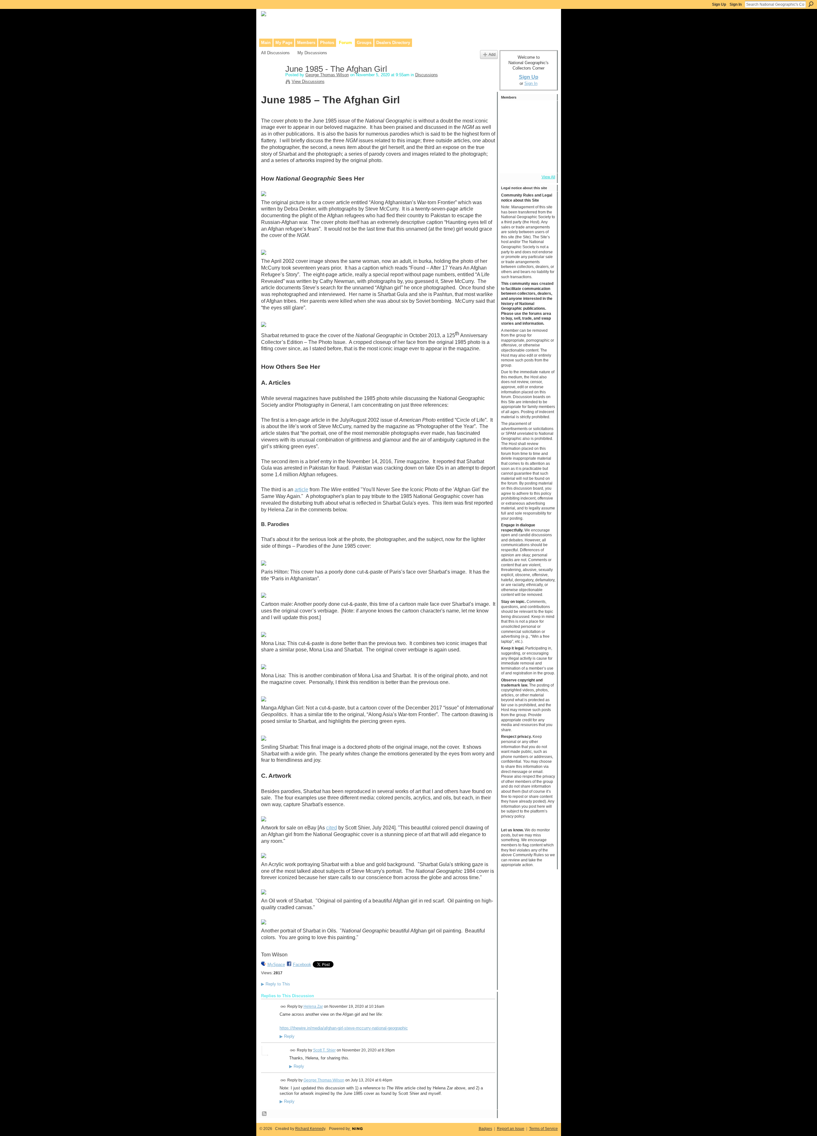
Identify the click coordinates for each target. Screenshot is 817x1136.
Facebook (302, 964)
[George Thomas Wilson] (271, 83)
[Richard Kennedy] (509, 128)
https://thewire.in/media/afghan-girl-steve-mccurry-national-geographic (344, 1028)
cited (331, 827)
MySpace (276, 964)
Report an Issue (510, 1128)
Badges (485, 1128)
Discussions (426, 74)
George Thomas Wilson (327, 74)
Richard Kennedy (310, 1128)
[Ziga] (544, 145)
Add (492, 54)
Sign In (736, 4)
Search (810, 4)
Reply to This (275, 984)
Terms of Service (543, 1128)
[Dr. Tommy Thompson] (544, 162)
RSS (264, 1114)
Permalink (283, 1007)
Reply (287, 1036)
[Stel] (527, 111)
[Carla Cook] (544, 128)
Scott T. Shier (324, 1050)
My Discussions (312, 52)
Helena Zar (313, 1006)
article (301, 489)
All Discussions (275, 52)
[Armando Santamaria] (509, 145)
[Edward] (527, 162)
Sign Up (719, 4)
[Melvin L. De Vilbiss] (544, 111)
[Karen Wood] (509, 162)
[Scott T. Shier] (509, 111)
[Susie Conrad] (527, 145)
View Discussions (308, 81)
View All (548, 177)
